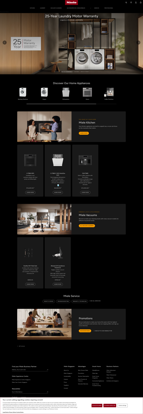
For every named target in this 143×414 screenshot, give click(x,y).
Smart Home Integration (95, 377)
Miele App (95, 373)
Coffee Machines (109, 94)
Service (96, 8)
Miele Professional (111, 375)
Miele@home (95, 370)
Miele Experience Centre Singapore (21, 379)
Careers (66, 379)
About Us (66, 370)
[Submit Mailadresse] (47, 392)
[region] (71, 405)
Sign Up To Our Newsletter (103, 330)
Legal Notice (6, 412)
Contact (66, 388)
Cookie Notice (20, 412)
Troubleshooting (63, 301)
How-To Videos (48, 301)
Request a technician (80, 301)
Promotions (81, 373)
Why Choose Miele (83, 370)
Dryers (44, 94)
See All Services (95, 300)
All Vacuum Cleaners (87, 225)
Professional (108, 8)
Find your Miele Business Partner (24, 366)
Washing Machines (22, 94)
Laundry (42, 8)
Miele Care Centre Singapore (19, 382)
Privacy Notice (12, 412)
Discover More (85, 330)
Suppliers (66, 385)
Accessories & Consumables (76, 8)
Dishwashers (66, 94)
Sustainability (67, 376)
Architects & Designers (113, 381)
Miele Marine (110, 378)
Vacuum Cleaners (56, 8)
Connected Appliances (98, 381)
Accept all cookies (96, 405)
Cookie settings (122, 405)
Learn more (83, 133)
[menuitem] (33, 8)
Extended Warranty (83, 384)
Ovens (87, 94)
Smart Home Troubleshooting (96, 384)
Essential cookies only (109, 405)
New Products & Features (82, 380)
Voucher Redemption (83, 376)
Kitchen (32, 8)
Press (65, 382)
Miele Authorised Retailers (111, 371)
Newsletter (16, 389)
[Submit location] (47, 370)
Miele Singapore (68, 373)
